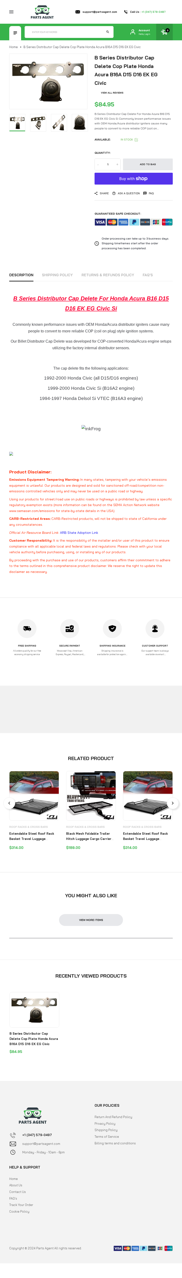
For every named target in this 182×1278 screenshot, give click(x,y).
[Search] (108, 32)
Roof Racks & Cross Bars (28, 827)
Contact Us (17, 1192)
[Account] (132, 32)
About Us (15, 1185)
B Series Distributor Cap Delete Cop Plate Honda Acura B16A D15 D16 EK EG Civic (33, 1039)
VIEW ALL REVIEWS (112, 92)
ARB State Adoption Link (79, 532)
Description (21, 275)
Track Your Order (21, 1205)
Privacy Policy (105, 1123)
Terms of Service (107, 1136)
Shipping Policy (57, 275)
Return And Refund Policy (113, 1117)
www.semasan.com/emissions (32, 511)
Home (13, 47)
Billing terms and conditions (115, 1143)
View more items (91, 920)
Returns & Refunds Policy (108, 275)
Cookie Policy (19, 1211)
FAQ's (148, 275)
